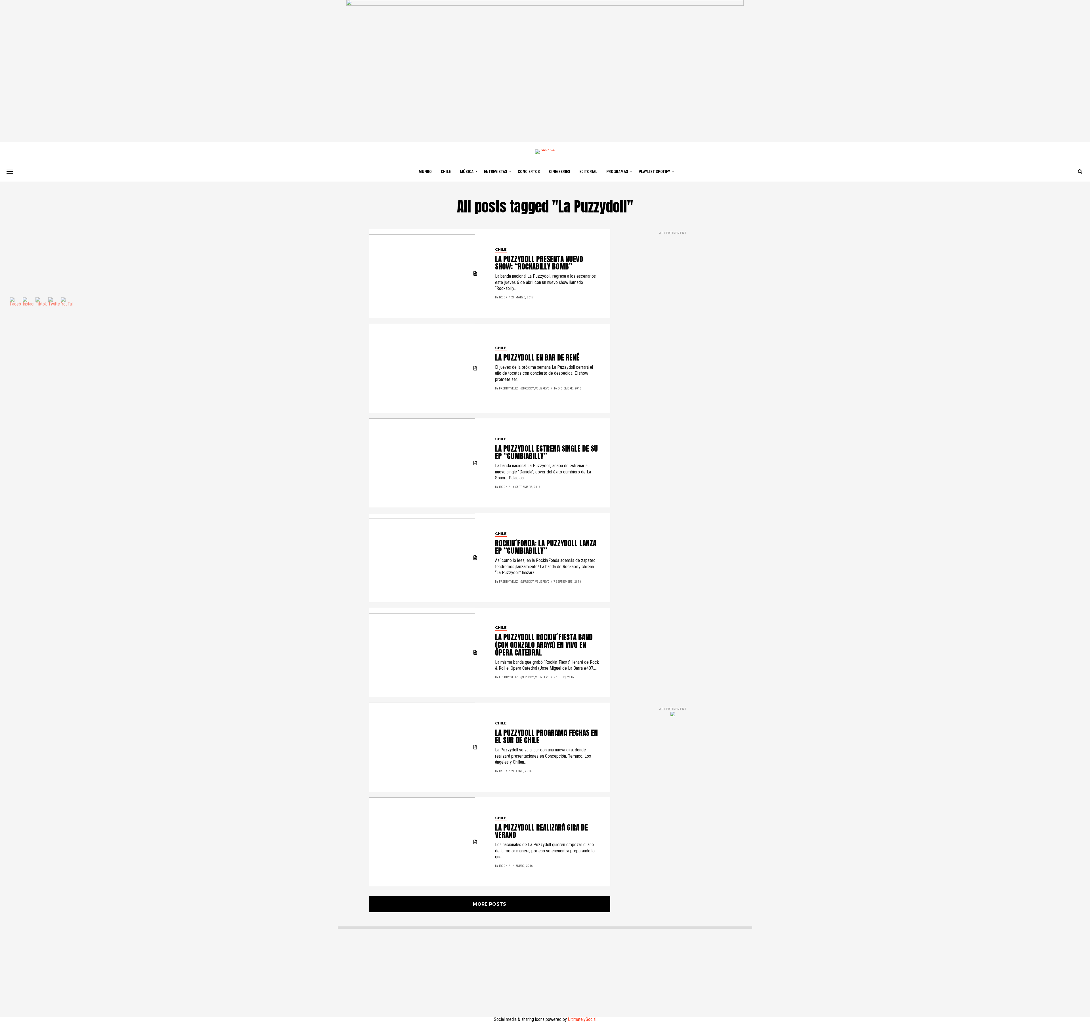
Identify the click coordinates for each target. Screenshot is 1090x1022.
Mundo (425, 171)
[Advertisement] (672, 463)
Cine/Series (559, 171)
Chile (446, 171)
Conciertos (529, 171)
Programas (617, 171)
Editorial (588, 171)
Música (466, 171)
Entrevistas (495, 171)
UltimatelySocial (582, 1019)
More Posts (489, 904)
